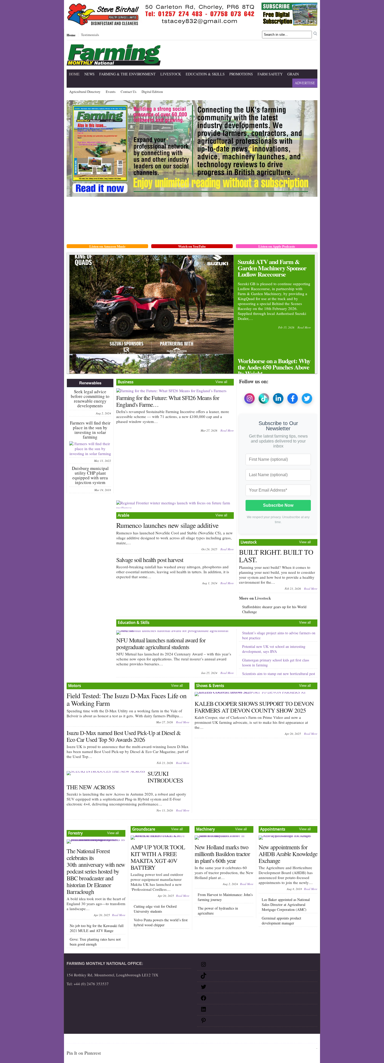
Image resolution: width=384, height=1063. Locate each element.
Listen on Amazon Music (107, 246)
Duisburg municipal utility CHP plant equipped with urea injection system (90, 475)
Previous (299, 347)
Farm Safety (270, 73)
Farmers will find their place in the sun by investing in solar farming (90, 430)
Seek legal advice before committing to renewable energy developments (90, 398)
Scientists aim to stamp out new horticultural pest (278, 673)
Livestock (170, 73)
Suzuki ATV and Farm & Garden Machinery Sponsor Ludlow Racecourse (272, 268)
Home (71, 35)
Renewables (90, 383)
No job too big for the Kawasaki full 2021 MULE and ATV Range (97, 928)
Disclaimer (103, 1039)
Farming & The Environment (127, 73)
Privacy (121, 1039)
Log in (311, 1048)
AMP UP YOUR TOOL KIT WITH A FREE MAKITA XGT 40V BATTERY (158, 857)
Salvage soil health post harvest (149, 560)
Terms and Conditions (147, 1039)
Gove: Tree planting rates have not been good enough (95, 942)
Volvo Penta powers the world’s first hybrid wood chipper (161, 922)
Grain (293, 73)
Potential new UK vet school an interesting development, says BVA (273, 649)
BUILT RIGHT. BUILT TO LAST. (276, 555)
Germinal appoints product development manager (281, 920)
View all (221, 382)
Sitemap (84, 1039)
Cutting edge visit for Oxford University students (155, 909)
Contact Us (128, 92)
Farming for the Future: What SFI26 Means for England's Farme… (167, 401)
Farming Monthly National (294, 1039)
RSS (187, 1039)
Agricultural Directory (85, 92)
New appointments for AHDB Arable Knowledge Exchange (288, 853)
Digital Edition (152, 92)
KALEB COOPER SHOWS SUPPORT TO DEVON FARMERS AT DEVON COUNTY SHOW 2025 (254, 707)
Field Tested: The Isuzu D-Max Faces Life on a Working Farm (127, 699)
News (89, 73)
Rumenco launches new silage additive (167, 525)
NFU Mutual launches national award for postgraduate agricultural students (161, 643)
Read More (304, 327)
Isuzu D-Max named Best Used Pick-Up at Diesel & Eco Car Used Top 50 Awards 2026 (124, 736)
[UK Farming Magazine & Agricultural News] (114, 62)
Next (308, 347)
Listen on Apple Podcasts (276, 246)
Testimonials (90, 35)
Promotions (241, 73)
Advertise (305, 82)
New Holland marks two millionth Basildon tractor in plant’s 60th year (222, 853)
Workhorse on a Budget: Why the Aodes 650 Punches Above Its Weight (274, 367)
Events (110, 92)
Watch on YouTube (192, 246)
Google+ (175, 1039)
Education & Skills (205, 73)
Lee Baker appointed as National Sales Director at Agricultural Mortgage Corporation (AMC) (286, 904)
